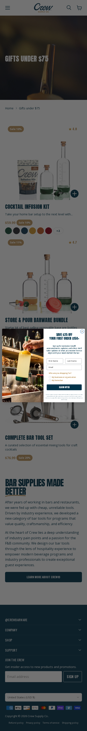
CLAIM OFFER (64, 387)
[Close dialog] (82, 331)
